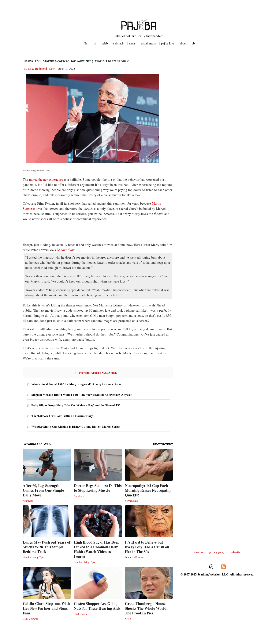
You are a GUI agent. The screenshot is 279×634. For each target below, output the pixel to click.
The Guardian (64, 249)
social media (148, 43)
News (52, 68)
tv (95, 43)
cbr (194, 43)
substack (118, 43)
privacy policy (217, 552)
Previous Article (89, 372)
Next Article (109, 372)
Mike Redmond (37, 68)
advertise (236, 552)
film (86, 43)
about (183, 43)
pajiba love (167, 43)
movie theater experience (46, 179)
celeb (105, 43)
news (132, 43)
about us (198, 552)
